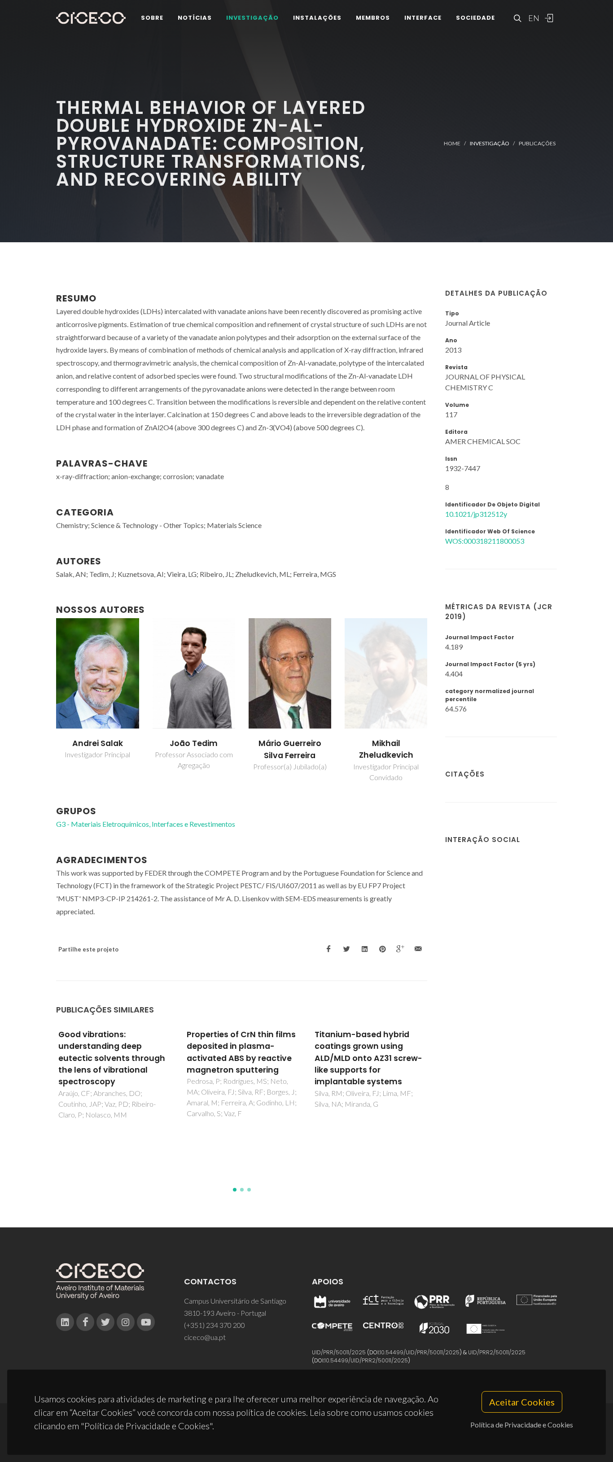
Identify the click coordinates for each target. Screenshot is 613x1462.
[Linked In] (65, 1322)
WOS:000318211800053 (484, 541)
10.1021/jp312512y (476, 514)
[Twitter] (105, 1322)
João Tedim (194, 743)
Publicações (537, 143)
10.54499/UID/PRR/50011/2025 (420, 1352)
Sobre (152, 17)
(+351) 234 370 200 (214, 1325)
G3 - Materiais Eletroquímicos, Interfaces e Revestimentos (145, 824)
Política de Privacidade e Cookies (521, 1424)
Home (452, 143)
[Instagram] (126, 1322)
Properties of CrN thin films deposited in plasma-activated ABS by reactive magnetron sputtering (241, 1052)
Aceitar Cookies (522, 1402)
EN (532, 17)
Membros (373, 17)
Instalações (317, 17)
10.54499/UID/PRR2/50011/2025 (366, 1360)
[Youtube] (146, 1322)
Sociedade (475, 17)
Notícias (195, 17)
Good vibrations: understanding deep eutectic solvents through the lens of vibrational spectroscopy (111, 1058)
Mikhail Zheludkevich (386, 749)
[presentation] (48, 701)
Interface (423, 17)
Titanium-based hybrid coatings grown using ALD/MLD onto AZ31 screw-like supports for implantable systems (368, 1058)
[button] (234, 1189)
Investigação (252, 17)
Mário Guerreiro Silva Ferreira (289, 749)
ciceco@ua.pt (205, 1337)
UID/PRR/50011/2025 (339, 1352)
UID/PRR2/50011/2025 (496, 1352)
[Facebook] (85, 1322)
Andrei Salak (97, 743)
